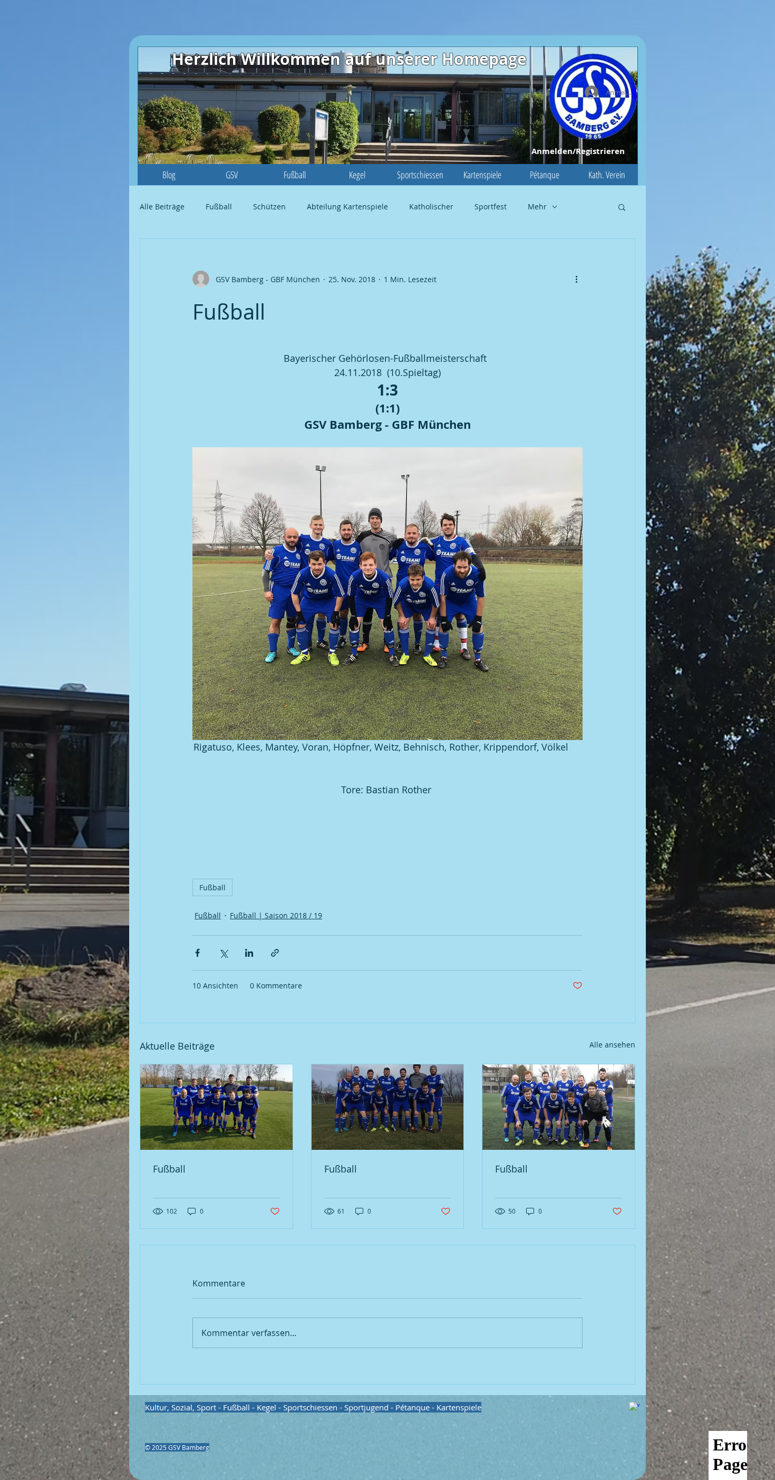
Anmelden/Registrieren (578, 151)
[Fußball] (216, 1107)
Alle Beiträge (162, 206)
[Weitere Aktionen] (576, 279)
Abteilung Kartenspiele (347, 206)
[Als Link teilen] (275, 953)
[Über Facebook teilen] (197, 953)
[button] (231, 174)
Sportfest (490, 206)
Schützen (269, 206)
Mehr (537, 206)
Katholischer (431, 206)
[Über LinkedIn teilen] (249, 953)
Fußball (219, 206)
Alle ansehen (612, 1045)
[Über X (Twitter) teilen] (223, 953)
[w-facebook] (634, 1407)
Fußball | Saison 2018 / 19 (276, 915)
